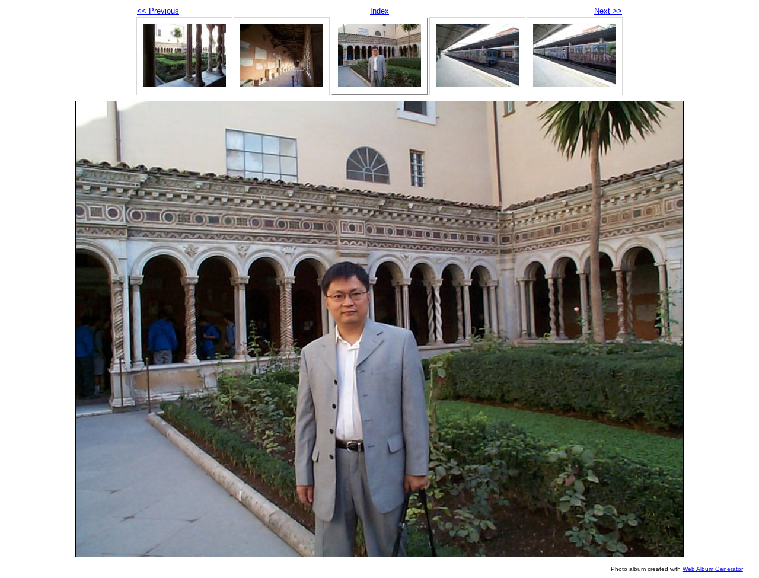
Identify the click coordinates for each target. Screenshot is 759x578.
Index (379, 11)
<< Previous (158, 11)
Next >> (608, 11)
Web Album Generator (713, 569)
